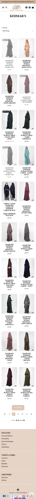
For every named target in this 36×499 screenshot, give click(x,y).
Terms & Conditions (7, 436)
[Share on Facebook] (16, 420)
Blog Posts (4, 463)
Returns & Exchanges (7, 441)
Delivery (4, 444)
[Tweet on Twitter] (18, 420)
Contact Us (5, 458)
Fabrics (4, 461)
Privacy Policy (5, 438)
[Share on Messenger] (23, 420)
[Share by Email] (22, 420)
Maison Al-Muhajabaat (22, 492)
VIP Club (4, 480)
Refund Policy (5, 447)
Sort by (4, 28)
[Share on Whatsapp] (20, 420)
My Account (5, 466)
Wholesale (5, 477)
